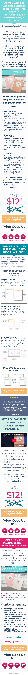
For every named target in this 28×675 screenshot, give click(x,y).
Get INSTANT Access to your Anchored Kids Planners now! (14, 391)
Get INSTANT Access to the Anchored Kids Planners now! (14, 219)
